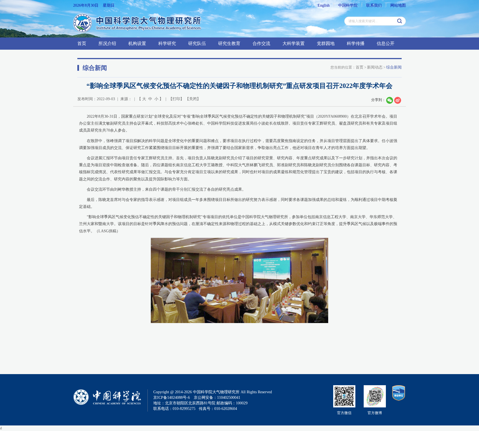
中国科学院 (348, 5)
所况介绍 (107, 43)
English (324, 5)
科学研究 (167, 43)
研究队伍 (197, 43)
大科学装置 (293, 43)
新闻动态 (375, 67)
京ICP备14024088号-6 (171, 397)
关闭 (193, 99)
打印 (176, 99)
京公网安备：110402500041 (217, 397)
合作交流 (261, 43)
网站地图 (398, 5)
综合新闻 (394, 67)
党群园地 (326, 43)
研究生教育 (229, 43)
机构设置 (137, 43)
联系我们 (374, 5)
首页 (81, 43)
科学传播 (356, 43)
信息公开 (385, 43)
